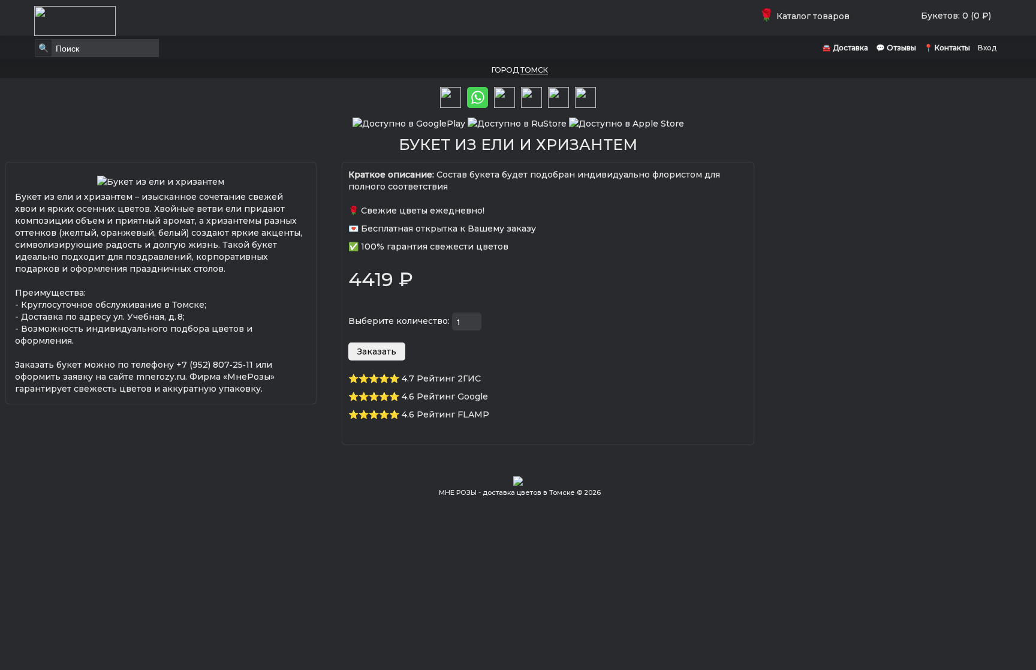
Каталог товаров (806, 16)
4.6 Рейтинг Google (445, 396)
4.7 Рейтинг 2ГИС (441, 378)
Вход (987, 47)
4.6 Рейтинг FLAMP (445, 414)
